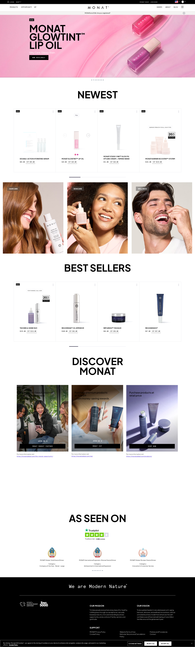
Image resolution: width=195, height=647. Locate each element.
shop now (35, 336)
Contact (153, 634)
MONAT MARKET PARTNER (42, 446)
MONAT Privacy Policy (97, 632)
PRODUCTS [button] (14, 7)
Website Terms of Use (127, 632)
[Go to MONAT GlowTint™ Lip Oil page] (76, 135)
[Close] (192, 643)
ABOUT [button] (167, 7)
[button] (177, 1)
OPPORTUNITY (26, 7)
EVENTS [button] (159, 7)
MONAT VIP (97, 446)
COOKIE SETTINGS (135, 643)
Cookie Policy (95, 634)
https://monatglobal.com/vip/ (82, 456)
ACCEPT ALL (165, 643)
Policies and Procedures (158, 632)
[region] (97, 643)
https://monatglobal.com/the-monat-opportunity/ (35, 456)
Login (12, 2)
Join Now (154, 2)
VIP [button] (35, 7)
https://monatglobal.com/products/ (139, 456)
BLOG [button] (176, 7)
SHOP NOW (152, 446)
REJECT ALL (151, 643)
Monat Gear (144, 2)
